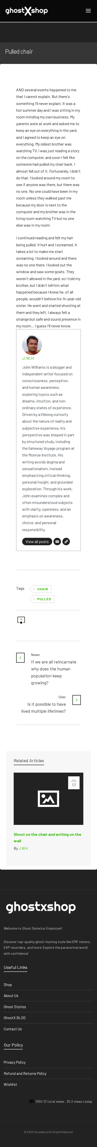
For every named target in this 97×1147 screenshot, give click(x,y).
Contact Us (13, 1029)
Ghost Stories (15, 1006)
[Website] (66, 541)
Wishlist (10, 1084)
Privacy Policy (15, 1062)
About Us (11, 995)
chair (42, 589)
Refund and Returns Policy (25, 1073)
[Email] (57, 541)
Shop (8, 984)
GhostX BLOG (15, 1017)
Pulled (44, 599)
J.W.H (28, 358)
